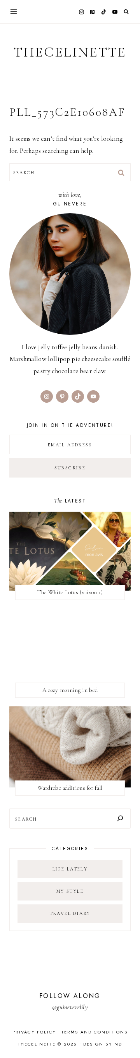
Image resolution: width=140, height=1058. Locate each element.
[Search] (120, 818)
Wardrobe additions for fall (69, 787)
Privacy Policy (34, 1032)
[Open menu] (14, 11)
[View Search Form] (126, 11)
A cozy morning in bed (70, 690)
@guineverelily (70, 1007)
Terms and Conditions (94, 1032)
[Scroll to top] (126, 1036)
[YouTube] (115, 12)
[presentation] (70, 551)
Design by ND (102, 1044)
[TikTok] (104, 12)
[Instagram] (81, 12)
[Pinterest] (93, 12)
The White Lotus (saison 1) (70, 592)
